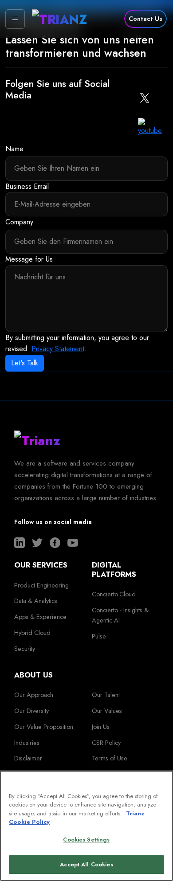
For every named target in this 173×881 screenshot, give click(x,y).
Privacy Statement (57, 349)
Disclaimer (28, 758)
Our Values (107, 710)
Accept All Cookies (86, 864)
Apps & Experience (40, 616)
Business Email (27, 186)
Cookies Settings (86, 839)
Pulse (99, 636)
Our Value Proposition (43, 726)
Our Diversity (31, 710)
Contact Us (145, 18)
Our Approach (33, 694)
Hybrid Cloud (32, 632)
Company (19, 222)
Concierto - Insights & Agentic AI (120, 615)
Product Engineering (41, 585)
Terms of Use (109, 758)
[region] (86, 826)
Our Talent (106, 694)
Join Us (101, 726)
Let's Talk (24, 363)
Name (14, 149)
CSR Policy (106, 742)
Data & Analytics (35, 600)
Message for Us (29, 259)
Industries (26, 742)
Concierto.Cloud (114, 594)
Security (24, 648)
